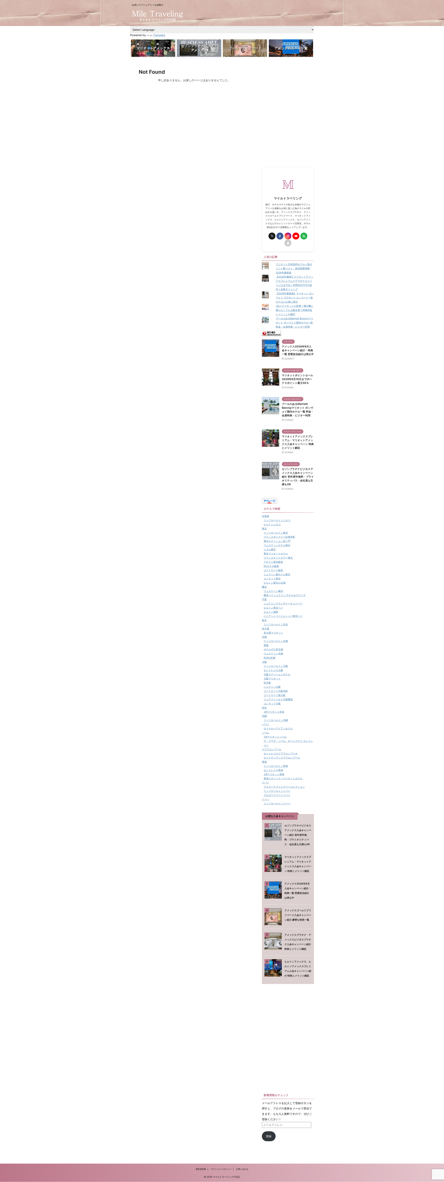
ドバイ (265, 782)
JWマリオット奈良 (274, 711)
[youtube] (295, 236)
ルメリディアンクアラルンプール (282, 757)
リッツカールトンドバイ (277, 790)
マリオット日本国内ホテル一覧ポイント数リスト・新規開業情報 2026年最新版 (294, 268)
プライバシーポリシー (221, 1169)
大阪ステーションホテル (277, 674)
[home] (287, 242)
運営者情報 (201, 1169)
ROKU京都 (269, 657)
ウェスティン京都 (273, 653)
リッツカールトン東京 (276, 532)
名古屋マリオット (273, 632)
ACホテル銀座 (271, 566)
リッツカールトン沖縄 (276, 720)
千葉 (264, 599)
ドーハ (265, 799)
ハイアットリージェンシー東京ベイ (283, 616)
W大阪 (267, 682)
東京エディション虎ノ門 (277, 541)
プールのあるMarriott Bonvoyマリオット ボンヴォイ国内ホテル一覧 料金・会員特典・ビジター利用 (294, 322)
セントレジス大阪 (273, 670)
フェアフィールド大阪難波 (278, 699)
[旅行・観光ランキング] (271, 333)
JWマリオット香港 (274, 774)
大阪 (264, 661)
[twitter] (271, 236)
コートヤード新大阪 (274, 695)
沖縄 (264, 715)
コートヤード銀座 (273, 570)
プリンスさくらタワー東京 (278, 557)
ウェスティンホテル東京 (277, 545)
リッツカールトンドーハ (277, 803)
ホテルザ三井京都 (273, 649)
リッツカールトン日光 (276, 624)
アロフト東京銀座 (273, 561)
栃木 (264, 620)
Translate (159, 35)
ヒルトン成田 (271, 611)
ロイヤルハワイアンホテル (278, 728)
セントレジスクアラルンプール (281, 753)
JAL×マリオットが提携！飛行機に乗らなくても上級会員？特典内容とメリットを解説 (294, 310)
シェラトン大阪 (272, 686)
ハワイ (265, 724)
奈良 (264, 707)
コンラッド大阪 (272, 703)
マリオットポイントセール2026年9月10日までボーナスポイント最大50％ (297, 379)
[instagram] (287, 236)
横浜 (264, 586)
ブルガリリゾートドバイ (277, 795)
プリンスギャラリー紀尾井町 (279, 536)
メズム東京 (270, 549)
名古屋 (265, 628)
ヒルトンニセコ (272, 524)
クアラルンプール (271, 749)
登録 (268, 1136)
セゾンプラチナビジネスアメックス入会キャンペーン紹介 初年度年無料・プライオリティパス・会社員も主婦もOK (298, 476)
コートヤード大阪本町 (276, 690)
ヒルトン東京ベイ (273, 607)
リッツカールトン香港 (276, 765)
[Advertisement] (288, 113)
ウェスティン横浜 (273, 591)
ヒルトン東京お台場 (274, 582)
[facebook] (279, 236)
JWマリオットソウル (275, 736)
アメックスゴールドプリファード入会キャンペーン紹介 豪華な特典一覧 (297, 915)
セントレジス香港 (273, 770)
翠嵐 (266, 645)
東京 (264, 528)
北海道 (265, 516)
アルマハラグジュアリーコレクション (284, 786)
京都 (264, 636)
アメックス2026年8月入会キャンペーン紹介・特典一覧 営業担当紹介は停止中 (298, 350)
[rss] (303, 236)
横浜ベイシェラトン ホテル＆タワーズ (285, 595)
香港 (264, 761)
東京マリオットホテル (276, 553)
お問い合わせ (242, 1169)
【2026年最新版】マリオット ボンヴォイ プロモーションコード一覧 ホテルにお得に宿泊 (295, 297)
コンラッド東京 (272, 578)
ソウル (265, 732)
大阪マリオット (272, 678)
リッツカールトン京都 (276, 641)
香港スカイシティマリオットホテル (283, 778)
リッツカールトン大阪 (276, 665)
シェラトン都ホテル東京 (277, 574)
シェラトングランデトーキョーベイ (283, 603)
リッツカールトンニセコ (277, 520)
